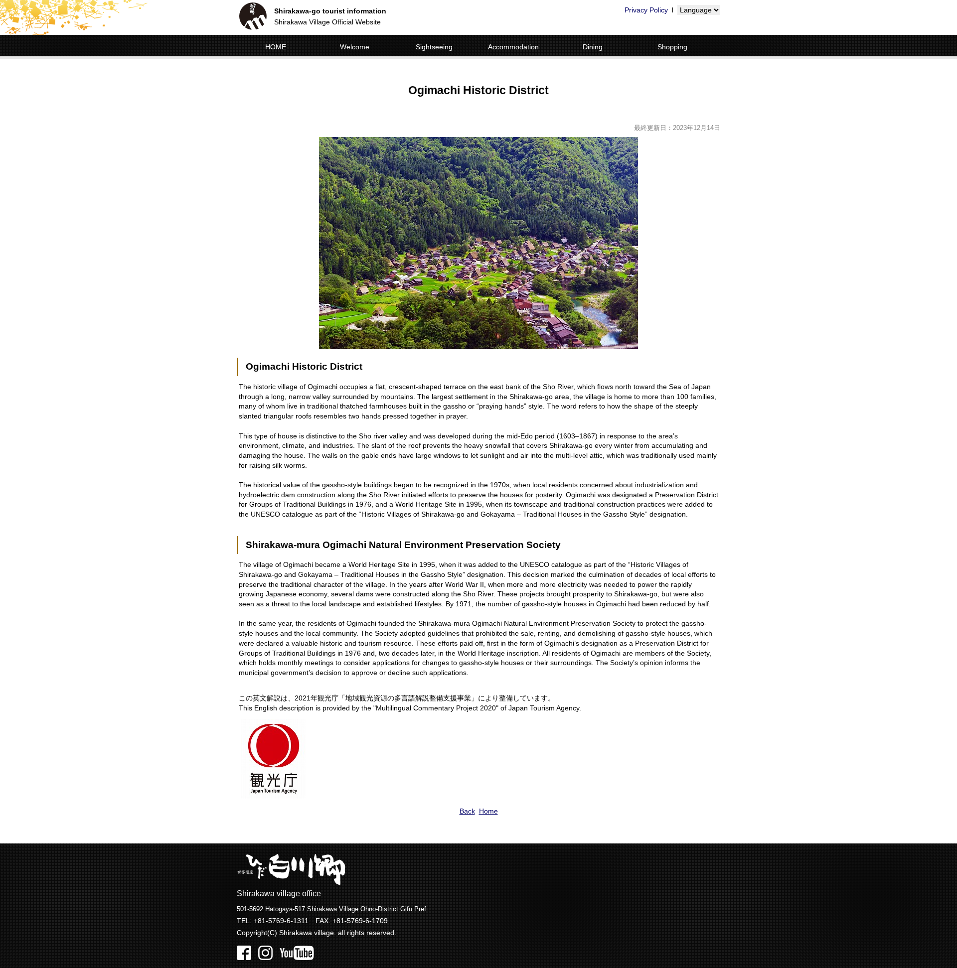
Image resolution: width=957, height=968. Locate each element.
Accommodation (513, 47)
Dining (593, 47)
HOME (275, 47)
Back (467, 811)
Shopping (672, 47)
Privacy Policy (646, 10)
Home (488, 811)
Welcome (354, 47)
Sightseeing (434, 47)
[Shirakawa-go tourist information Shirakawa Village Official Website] (253, 17)
